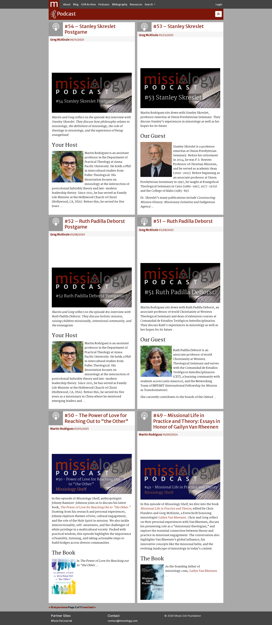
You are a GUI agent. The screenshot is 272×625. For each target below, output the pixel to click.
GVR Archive (88, 4)
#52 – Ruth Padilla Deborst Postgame (95, 224)
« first (52, 607)
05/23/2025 (166, 35)
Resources (136, 4)
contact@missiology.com (123, 620)
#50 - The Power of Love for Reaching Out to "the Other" (96, 418)
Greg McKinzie (60, 39)
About (67, 4)
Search (149, 4)
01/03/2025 (81, 428)
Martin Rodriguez (62, 428)
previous (62, 607)
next (86, 607)
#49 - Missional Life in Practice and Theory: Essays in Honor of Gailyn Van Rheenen (186, 421)
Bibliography (119, 4)
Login (219, 4)
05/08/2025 (77, 234)
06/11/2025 (77, 39)
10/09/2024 (170, 434)
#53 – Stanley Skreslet (178, 26)
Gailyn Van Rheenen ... (191, 573)
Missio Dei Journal (61, 620)
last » (92, 607)
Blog (76, 4)
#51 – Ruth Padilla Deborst (183, 221)
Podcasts (103, 4)
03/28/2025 (166, 230)
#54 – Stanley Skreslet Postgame (90, 29)
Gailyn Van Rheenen (172, 517)
